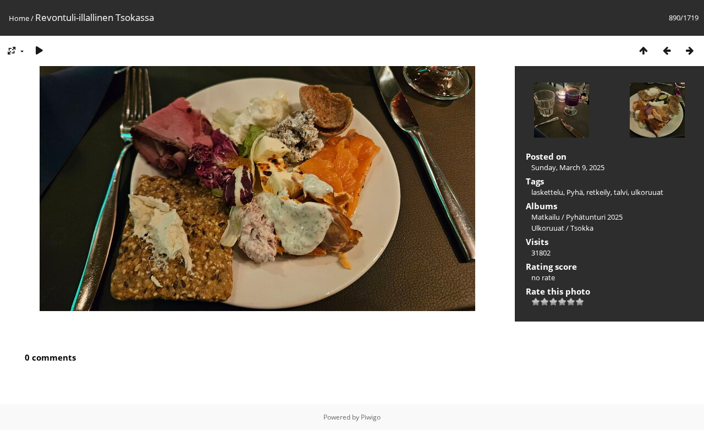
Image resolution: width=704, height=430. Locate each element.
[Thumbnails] (643, 50)
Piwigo (371, 417)
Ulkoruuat (547, 228)
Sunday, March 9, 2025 (567, 167)
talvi (621, 192)
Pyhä (574, 192)
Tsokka (581, 228)
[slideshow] (39, 50)
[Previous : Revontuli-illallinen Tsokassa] (666, 50)
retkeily (598, 192)
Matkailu (545, 217)
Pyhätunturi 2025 (594, 217)
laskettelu (547, 192)
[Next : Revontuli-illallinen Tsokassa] (689, 50)
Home (19, 18)
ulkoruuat (647, 192)
